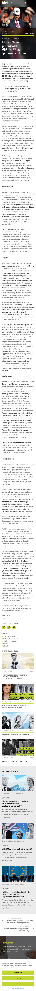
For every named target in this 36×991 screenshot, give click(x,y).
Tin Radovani (7, 861)
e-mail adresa (6, 958)
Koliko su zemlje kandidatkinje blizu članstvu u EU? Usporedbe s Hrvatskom (16, 894)
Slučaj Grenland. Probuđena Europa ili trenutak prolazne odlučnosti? (15, 803)
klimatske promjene (11, 639)
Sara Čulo (5, 908)
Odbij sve (18, 978)
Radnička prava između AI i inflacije (16, 761)
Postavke (18, 984)
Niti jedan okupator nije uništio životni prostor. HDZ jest (14, 706)
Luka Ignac (6, 818)
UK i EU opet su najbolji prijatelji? (17, 849)
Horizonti (5, 619)
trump (5, 643)
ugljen (6, 646)
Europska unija (9, 636)
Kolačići (12, 988)
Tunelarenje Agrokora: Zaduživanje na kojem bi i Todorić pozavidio (20, 921)
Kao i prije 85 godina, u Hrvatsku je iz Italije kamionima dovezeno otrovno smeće (14, 677)
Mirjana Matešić (29, 34)
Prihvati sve (18, 973)
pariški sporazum (9, 641)
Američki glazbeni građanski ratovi (16, 734)
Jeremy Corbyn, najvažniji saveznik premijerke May (16, 929)
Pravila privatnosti (19, 988)
